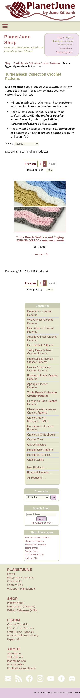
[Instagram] (40, 678)
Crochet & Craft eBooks (41, 434)
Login (61, 37)
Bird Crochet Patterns (40, 345)
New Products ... (37, 467)
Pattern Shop (15, 603)
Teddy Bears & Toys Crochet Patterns (39, 352)
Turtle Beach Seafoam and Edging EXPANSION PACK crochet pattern (40, 238)
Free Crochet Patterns (20, 628)
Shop (7, 63)
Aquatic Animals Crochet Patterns (42, 338)
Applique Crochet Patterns (37, 385)
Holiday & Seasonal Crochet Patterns (39, 369)
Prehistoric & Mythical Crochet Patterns (40, 360)
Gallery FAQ (31, 558)
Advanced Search (41, 522)
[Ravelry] (61, 678)
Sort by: (9, 143)
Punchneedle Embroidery (22, 635)
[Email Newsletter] (8, 678)
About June (14, 653)
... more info (40, 254)
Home (11, 574)
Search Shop (41, 508)
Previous (30, 163)
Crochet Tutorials (17, 624)
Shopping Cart (64, 52)
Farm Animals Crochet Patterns (40, 330)
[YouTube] (50, 678)
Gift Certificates (36, 444)
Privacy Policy (15, 664)
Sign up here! (66, 48)
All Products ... (36, 477)
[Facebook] (29, 678)
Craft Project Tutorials (20, 632)
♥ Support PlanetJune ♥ (21, 588)
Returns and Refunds (35, 544)
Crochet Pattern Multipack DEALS (37, 419)
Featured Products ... (40, 472)
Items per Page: (36, 170)
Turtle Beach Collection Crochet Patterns (37, 63)
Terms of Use (31, 548)
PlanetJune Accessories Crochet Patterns (41, 411)
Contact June (31, 551)
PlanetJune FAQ (16, 661)
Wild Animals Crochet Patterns (40, 321)
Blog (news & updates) (20, 577)
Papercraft (13, 639)
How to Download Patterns (38, 537)
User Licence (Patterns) (21, 606)
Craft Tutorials (35, 459)
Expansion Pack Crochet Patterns (42, 402)
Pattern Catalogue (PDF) (22, 610)
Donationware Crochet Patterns (40, 428)
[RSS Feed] (18, 678)
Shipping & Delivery (34, 541)
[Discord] (72, 678)
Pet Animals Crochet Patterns (39, 313)
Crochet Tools (35, 439)
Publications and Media (21, 668)
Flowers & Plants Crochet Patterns (42, 377)
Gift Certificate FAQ (34, 554)
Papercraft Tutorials (39, 454)
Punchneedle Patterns (40, 449)
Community (14, 581)
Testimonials (15, 657)
